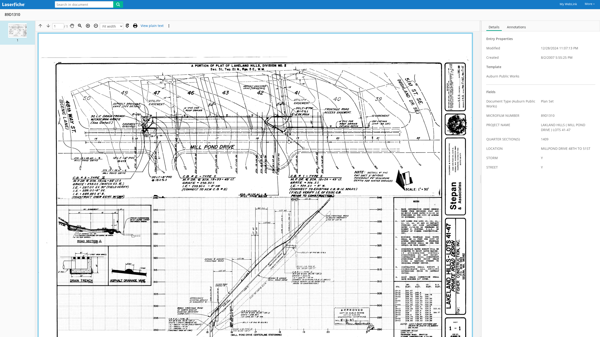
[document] (540, 179)
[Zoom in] (88, 26)
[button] (17, 33)
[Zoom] (80, 26)
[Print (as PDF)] (135, 26)
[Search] (118, 4)
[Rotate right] (127, 26)
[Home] (24, 5)
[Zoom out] (96, 26)
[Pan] (72, 26)
